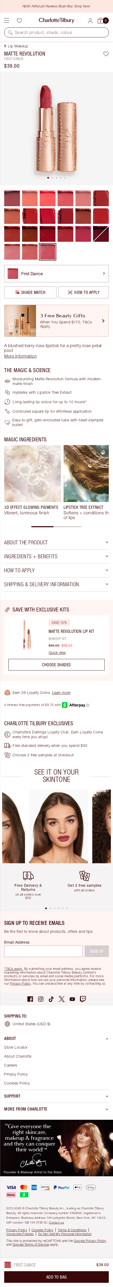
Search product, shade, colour (44, 32)
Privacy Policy (20, 983)
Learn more (61, 692)
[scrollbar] (56, 526)
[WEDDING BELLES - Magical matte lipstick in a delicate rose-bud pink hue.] (12, 252)
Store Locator (16, 1047)
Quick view (57, 652)
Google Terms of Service (31, 1244)
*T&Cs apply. (13, 969)
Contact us (56, 1222)
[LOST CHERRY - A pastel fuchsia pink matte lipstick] (47, 198)
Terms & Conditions (72, 1230)
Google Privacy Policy (90, 1241)
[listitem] (56, 128)
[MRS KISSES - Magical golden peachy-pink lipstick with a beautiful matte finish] (30, 252)
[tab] (48, 178)
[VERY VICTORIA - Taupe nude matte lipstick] (12, 216)
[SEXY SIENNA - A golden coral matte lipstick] (30, 198)
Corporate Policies (20, 1234)
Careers (10, 1065)
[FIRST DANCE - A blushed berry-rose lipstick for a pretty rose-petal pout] (47, 252)
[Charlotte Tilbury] (56, 20)
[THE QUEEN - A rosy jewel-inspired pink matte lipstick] (83, 234)
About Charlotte (18, 1056)
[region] (56, 640)
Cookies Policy (17, 1083)
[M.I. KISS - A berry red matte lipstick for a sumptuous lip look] (83, 216)
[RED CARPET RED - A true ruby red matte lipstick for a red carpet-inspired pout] (47, 234)
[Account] (90, 21)
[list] (56, 128)
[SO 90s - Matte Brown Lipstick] (30, 234)
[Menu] (6, 20)
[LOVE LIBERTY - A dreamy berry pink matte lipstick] (65, 234)
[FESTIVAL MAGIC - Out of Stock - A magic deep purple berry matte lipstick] (101, 234)
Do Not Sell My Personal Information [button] (65, 1234)
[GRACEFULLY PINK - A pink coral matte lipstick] (65, 198)
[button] (10, 32)
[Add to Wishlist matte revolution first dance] (106, 54)
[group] (32, 482)
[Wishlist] (19, 20)
